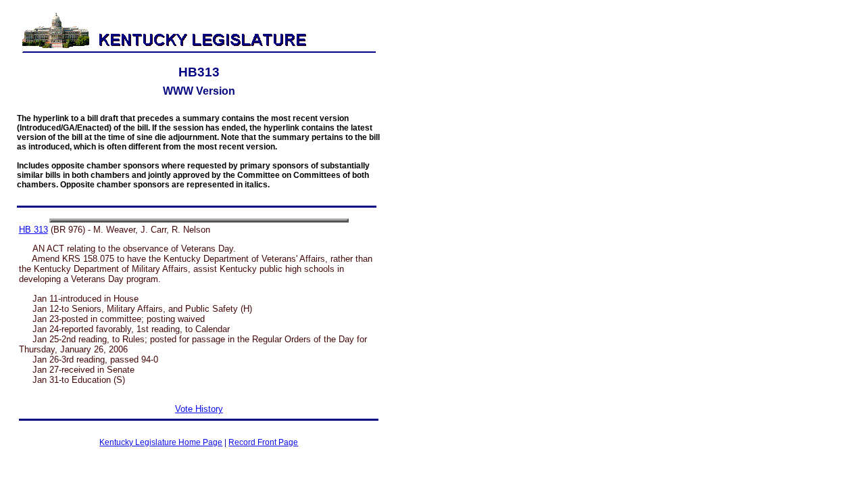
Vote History (199, 409)
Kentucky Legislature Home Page (160, 442)
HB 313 (33, 230)
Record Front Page (263, 442)
